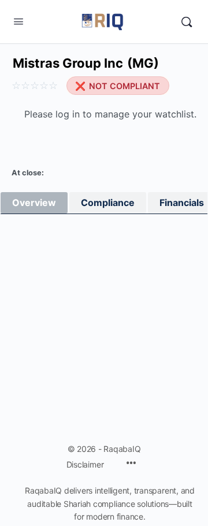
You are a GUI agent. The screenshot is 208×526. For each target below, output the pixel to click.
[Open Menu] (18, 21)
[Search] (187, 22)
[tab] (34, 203)
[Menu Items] (131, 464)
